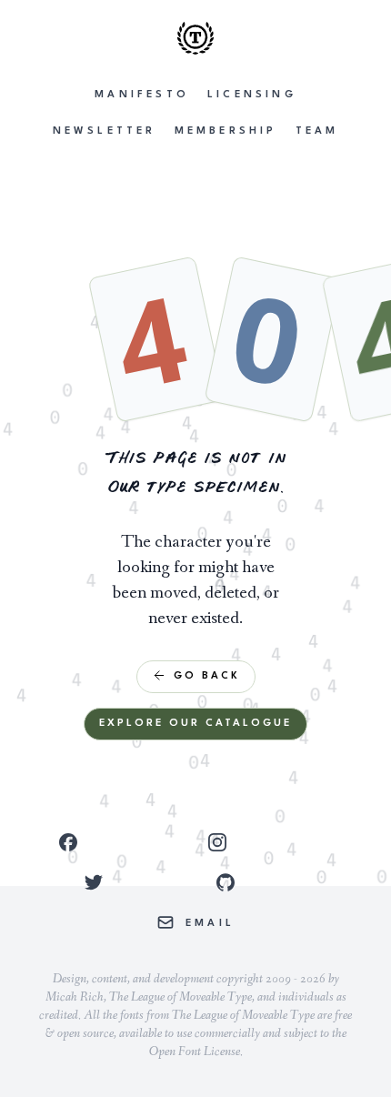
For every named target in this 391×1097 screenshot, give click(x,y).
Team (317, 131)
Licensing (251, 95)
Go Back (207, 676)
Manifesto (142, 95)
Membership (226, 131)
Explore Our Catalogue (195, 724)
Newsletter (104, 131)
